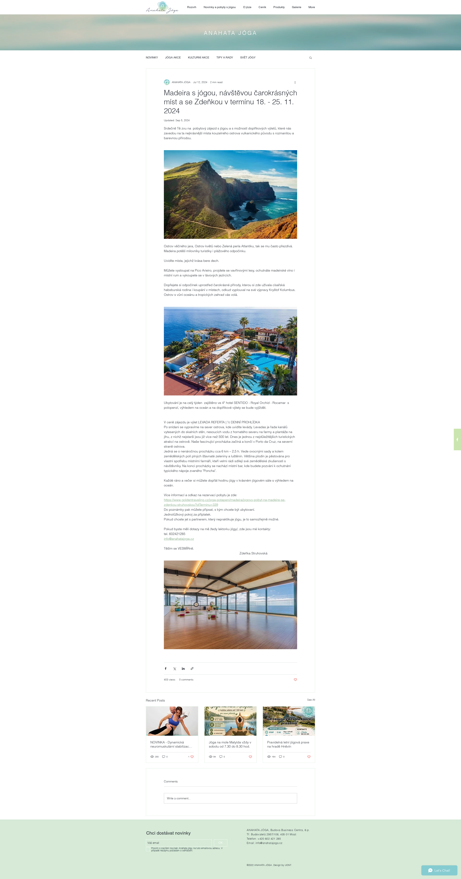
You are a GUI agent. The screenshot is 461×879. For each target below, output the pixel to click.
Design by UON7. (282, 865)
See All (311, 699)
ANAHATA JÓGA (230, 33)
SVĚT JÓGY (248, 57)
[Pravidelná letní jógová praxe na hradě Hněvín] (289, 721)
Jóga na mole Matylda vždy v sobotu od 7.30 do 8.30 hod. (230, 744)
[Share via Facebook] (165, 668)
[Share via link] (192, 668)
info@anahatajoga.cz (269, 843)
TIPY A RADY (224, 57)
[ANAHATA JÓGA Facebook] (457, 439)
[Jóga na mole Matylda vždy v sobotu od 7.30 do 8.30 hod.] (231, 721)
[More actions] (295, 82)
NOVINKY (152, 57)
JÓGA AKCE (173, 57)
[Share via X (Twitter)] (174, 668)
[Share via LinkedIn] (183, 668)
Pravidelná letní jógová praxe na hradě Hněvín (288, 744)
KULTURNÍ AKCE (198, 57)
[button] (310, 57)
